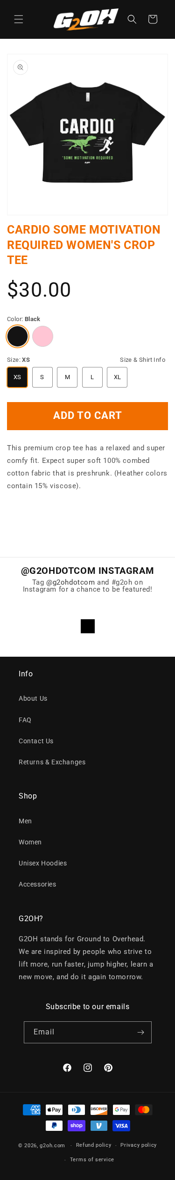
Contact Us (36, 741)
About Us (33, 698)
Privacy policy (138, 1145)
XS (17, 377)
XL (117, 377)
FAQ (25, 720)
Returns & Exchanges (52, 762)
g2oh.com (52, 1146)
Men (25, 821)
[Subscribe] (141, 1032)
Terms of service (92, 1160)
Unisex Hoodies (43, 863)
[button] (18, 19)
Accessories (37, 884)
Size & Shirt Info (142, 359)
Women (30, 842)
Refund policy (94, 1145)
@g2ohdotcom (70, 582)
